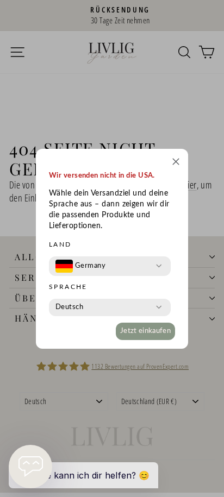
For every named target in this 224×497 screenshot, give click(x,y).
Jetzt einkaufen (145, 331)
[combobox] (80, 266)
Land (60, 244)
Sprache (68, 287)
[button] (176, 163)
